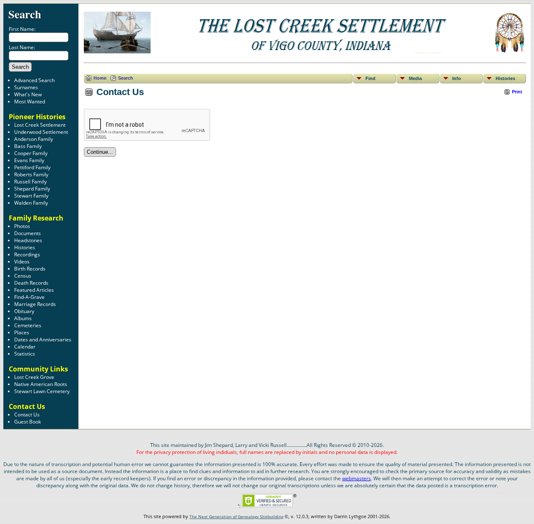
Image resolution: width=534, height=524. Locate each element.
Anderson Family (33, 139)
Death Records (31, 282)
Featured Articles (34, 289)
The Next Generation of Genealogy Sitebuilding (236, 516)
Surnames (26, 87)
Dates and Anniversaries (42, 339)
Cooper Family (31, 153)
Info (456, 78)
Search (24, 14)
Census (22, 275)
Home (99, 77)
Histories (24, 247)
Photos (22, 226)
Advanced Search (34, 80)
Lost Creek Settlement (39, 124)
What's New (28, 94)
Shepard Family (32, 188)
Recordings (27, 254)
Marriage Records (35, 304)
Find (370, 78)
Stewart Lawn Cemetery (42, 391)
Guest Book (27, 421)
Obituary (24, 311)
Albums (23, 318)
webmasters (356, 478)
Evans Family (29, 160)
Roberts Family (31, 174)
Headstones (28, 240)
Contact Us (27, 414)
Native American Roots (40, 384)
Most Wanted (29, 101)
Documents (27, 233)
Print (517, 91)
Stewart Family (31, 195)
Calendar (24, 346)
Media (415, 78)
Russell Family (30, 181)
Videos (22, 261)
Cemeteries (27, 325)
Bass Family (28, 146)
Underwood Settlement (41, 131)
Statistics (24, 353)
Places (21, 332)
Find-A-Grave (29, 297)
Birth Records (29, 268)
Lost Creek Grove (34, 377)
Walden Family (31, 202)
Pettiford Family (32, 167)
